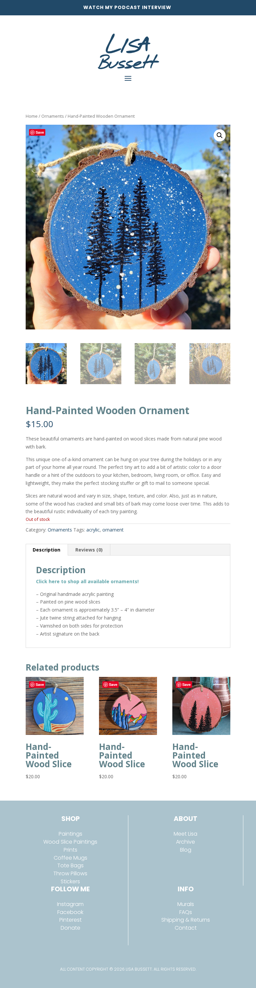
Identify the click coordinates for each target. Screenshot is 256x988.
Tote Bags (70, 865)
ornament (113, 530)
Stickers (70, 881)
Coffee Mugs (70, 858)
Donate (70, 928)
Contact (186, 928)
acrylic (93, 530)
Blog (185, 850)
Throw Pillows (70, 873)
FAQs (185, 912)
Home (32, 116)
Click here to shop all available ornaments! (87, 581)
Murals (185, 904)
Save (40, 132)
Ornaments (52, 116)
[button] (220, 135)
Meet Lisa (185, 834)
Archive (185, 842)
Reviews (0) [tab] (89, 550)
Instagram (70, 904)
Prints (70, 850)
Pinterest (70, 920)
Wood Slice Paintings (70, 842)
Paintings (70, 834)
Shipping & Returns (185, 920)
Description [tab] (46, 550)
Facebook (70, 912)
